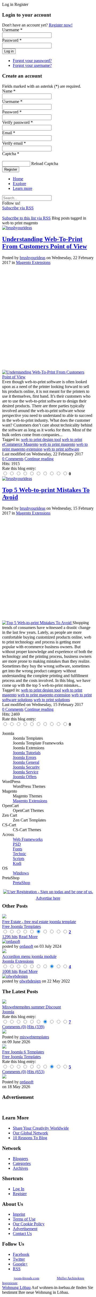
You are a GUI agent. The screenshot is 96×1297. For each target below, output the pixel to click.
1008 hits (10, 971)
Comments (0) (14, 1026)
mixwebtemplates (34, 1037)
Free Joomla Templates (21, 926)
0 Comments (12, 458)
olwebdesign (30, 981)
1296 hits (10, 936)
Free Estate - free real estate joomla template (39, 921)
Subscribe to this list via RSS (26, 218)
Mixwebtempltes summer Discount (31, 1007)
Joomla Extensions (18, 961)
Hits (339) (35, 1026)
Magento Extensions (33, 262)
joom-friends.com (26, 1278)
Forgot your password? (32, 60)
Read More (28, 936)
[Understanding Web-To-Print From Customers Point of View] (48, 377)
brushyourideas (32, 257)
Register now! (61, 25)
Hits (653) (35, 1071)
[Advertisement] (48, 317)
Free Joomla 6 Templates (23, 1052)
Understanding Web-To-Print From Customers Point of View (44, 243)
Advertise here (48, 898)
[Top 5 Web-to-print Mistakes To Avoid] (37, 622)
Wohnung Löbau (16, 1287)
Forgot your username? (32, 65)
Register (10, 169)
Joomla (8, 1012)
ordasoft (26, 946)
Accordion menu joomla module (29, 956)
